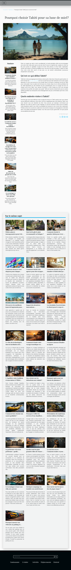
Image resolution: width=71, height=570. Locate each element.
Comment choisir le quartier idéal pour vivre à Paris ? (55, 234)
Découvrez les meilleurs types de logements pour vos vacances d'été (14, 307)
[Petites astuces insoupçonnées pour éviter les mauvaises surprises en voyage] (15, 225)
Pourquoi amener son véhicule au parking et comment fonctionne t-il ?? (10, 100)
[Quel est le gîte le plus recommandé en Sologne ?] (35, 225)
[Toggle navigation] (4, 3)
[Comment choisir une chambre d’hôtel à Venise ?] (10, 70)
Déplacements (46, 562)
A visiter (25, 562)
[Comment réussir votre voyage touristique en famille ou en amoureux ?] (35, 335)
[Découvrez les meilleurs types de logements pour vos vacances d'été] (15, 298)
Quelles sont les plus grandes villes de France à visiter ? (34, 452)
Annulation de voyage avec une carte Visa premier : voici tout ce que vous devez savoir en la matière (10, 149)
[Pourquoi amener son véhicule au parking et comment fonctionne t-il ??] (10, 92)
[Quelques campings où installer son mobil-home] (35, 479)
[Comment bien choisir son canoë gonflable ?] (15, 406)
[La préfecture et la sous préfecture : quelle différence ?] (15, 442)
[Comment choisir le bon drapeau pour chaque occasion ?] (15, 262)
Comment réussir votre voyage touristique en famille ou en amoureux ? (34, 345)
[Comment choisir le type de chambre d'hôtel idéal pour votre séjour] (56, 262)
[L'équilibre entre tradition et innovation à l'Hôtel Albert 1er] (15, 371)
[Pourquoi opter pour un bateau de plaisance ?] (56, 371)
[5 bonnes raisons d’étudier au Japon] (56, 335)
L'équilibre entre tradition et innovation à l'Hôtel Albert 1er (14, 380)
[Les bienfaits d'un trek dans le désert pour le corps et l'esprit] (56, 298)
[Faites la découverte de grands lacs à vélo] (10, 166)
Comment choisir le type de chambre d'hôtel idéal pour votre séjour (56, 271)
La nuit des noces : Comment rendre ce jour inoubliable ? (10, 124)
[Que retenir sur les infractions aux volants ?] (35, 371)
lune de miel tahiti (33, 80)
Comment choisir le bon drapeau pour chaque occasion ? (13, 271)
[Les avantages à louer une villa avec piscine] (10, 188)
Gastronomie (14, 562)
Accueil (5, 9)
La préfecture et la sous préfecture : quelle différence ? (13, 452)
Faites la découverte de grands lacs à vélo (10, 173)
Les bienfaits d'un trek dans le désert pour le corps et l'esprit (56, 307)
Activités (35, 562)
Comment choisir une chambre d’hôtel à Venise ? (10, 76)
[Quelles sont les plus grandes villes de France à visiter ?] (35, 442)
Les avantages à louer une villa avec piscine (10, 194)
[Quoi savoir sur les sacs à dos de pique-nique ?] (56, 479)
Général (11, 9)
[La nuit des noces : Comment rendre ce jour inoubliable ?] (10, 116)
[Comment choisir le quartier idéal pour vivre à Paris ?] (56, 225)
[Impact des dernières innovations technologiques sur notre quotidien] (35, 298)
